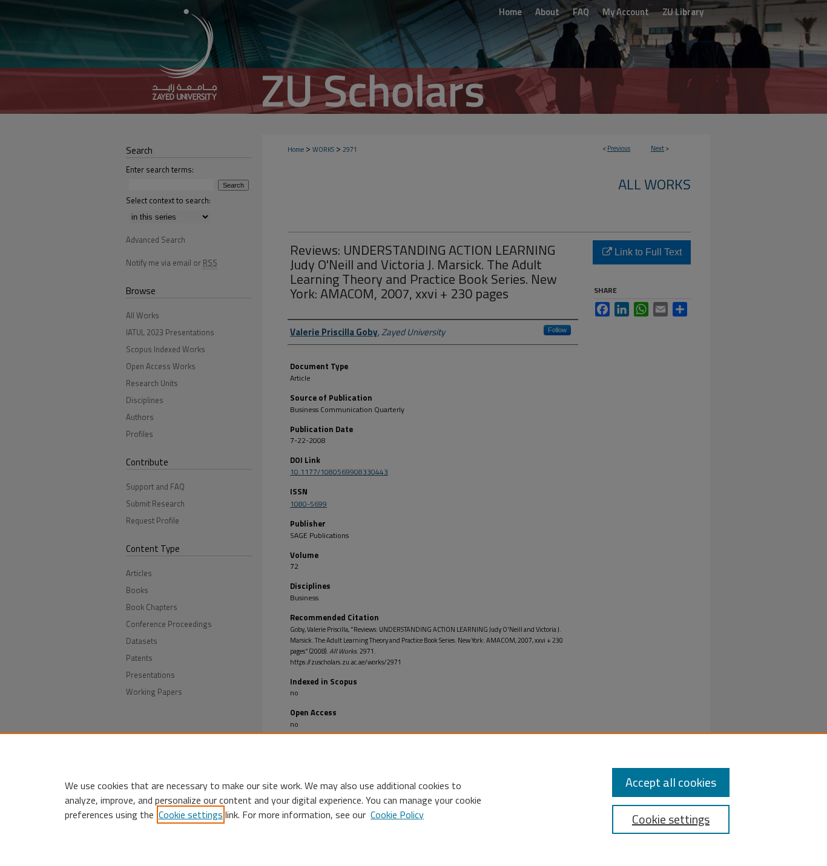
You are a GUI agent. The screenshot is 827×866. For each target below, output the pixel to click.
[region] (413, 799)
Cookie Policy (397, 814)
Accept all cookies (670, 782)
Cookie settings (191, 814)
